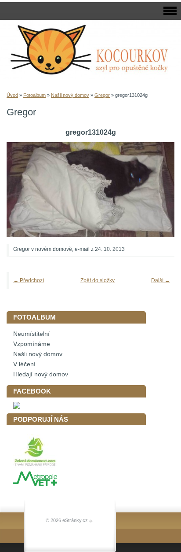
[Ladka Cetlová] (16, 407)
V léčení (24, 364)
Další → (160, 280)
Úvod (12, 95)
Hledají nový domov (40, 374)
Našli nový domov (70, 95)
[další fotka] (156, 190)
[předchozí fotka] (25, 190)
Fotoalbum (34, 95)
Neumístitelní (31, 334)
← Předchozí (28, 280)
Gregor (102, 95)
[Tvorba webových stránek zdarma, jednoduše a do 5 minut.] (91, 521)
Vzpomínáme (31, 344)
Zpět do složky (97, 280)
